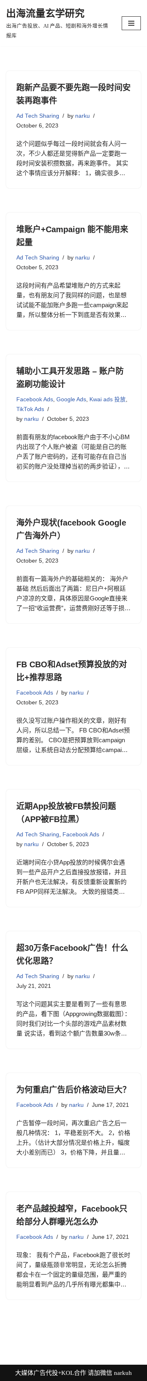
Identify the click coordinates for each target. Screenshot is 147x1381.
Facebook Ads (34, 399)
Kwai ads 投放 (107, 399)
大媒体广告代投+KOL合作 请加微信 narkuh (73, 1373)
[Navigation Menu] (131, 23)
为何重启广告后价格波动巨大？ (73, 1089)
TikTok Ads (30, 409)
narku (82, 116)
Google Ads (71, 399)
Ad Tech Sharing (37, 116)
